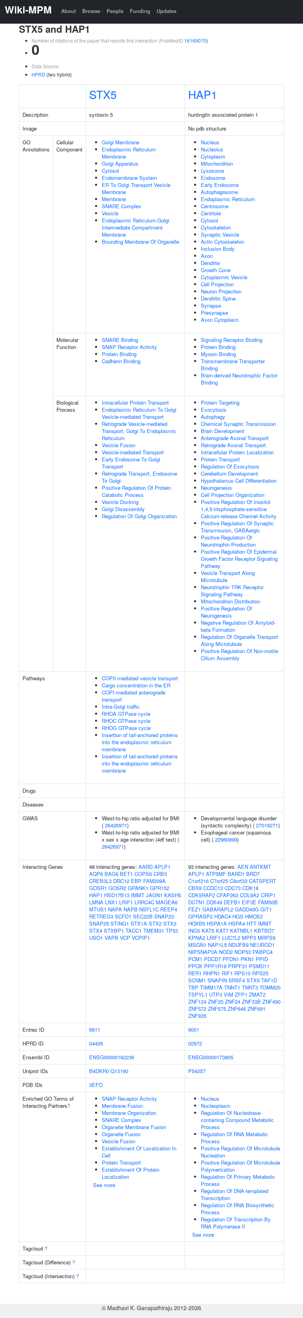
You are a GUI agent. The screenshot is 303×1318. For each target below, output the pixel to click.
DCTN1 (196, 902)
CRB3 (160, 873)
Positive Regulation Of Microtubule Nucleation (240, 1151)
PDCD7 (212, 959)
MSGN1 (197, 944)
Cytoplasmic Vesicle (224, 277)
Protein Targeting (220, 402)
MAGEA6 (167, 902)
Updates (166, 11)
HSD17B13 (116, 895)
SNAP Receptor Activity (129, 347)
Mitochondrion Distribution (230, 601)
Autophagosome (219, 192)
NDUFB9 (238, 944)
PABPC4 (262, 952)
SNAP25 (99, 923)
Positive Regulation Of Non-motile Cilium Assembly (239, 654)
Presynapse (214, 312)
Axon (207, 255)
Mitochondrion (217, 163)
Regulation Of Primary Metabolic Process (238, 1180)
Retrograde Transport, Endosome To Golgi (139, 477)
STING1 (119, 923)
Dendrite (210, 263)
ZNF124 (197, 1001)
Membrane (114, 199)
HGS (237, 916)
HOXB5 (196, 923)
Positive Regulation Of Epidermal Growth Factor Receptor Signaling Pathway (239, 558)
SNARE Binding (120, 340)
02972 (195, 1043)
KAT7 (222, 930)
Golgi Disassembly (123, 509)
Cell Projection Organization (232, 494)
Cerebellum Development (229, 473)
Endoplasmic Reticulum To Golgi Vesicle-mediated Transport (139, 413)
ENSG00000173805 (210, 1057)
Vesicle (110, 213)
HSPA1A (217, 923)
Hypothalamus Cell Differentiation (239, 480)
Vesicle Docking (120, 502)
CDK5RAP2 (201, 895)
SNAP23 (164, 916)
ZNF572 (197, 1008)
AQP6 (96, 873)
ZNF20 (215, 1001)
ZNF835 (197, 1015)
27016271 (267, 825)
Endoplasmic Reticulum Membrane (129, 153)
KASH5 (172, 895)
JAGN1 (154, 895)
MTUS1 (98, 909)
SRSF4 (236, 980)
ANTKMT (260, 866)
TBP (193, 987)
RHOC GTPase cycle (126, 720)
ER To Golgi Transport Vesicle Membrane (136, 188)
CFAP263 (227, 895)
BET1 (126, 873)
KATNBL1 (241, 930)
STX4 (95, 930)
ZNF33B (251, 1001)
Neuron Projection (221, 291)
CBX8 (195, 888)
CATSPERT (262, 881)
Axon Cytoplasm (220, 319)
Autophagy (213, 416)
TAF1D (269, 980)
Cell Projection (217, 284)
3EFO (96, 1084)
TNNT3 (250, 987)
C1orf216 (198, 881)
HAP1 (202, 94)
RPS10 (242, 973)
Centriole (211, 213)
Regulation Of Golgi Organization (139, 516)
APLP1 (162, 866)
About (68, 11)
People (115, 11)
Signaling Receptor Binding (231, 340)
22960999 (226, 839)
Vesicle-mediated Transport (133, 452)
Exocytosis (213, 409)
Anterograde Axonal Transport (235, 438)
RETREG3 (101, 916)
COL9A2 (249, 895)
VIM (228, 994)
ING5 (194, 930)
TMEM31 (153, 930)
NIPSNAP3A (202, 952)
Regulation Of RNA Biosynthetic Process (237, 1208)
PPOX (195, 966)
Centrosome (214, 206)
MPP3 (249, 937)
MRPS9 (266, 937)
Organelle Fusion (121, 1134)
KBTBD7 (264, 930)
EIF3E (249, 902)
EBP (136, 881)
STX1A (139, 923)
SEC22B (143, 916)
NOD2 (226, 952)
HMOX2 (254, 916)
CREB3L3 (100, 881)
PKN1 (247, 959)
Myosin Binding (218, 354)
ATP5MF (216, 873)
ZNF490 (271, 1001)
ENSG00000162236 (111, 1057)
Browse (91, 11)
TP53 (172, 930)
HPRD (38, 74)
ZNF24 (232, 1001)
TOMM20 (270, 987)
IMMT (137, 895)
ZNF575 (217, 1008)
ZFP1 (241, 994)
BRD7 (253, 873)
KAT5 (208, 930)
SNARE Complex (121, 206)
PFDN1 (231, 959)
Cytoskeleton (216, 227)
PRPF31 (237, 966)
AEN (243, 866)
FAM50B (268, 902)
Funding (140, 11)
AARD (145, 866)
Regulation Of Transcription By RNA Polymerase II (236, 1222)
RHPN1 (211, 973)
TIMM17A (211, 987)
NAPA (115, 909)
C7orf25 (219, 881)
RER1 (195, 973)
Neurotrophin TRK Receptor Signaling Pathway (232, 590)
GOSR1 (98, 888)
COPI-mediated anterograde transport (133, 696)
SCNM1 (197, 980)
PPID (262, 959)
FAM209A (154, 881)
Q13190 (119, 1071)
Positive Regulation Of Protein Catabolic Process (136, 491)
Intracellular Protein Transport (135, 402)
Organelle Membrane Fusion (134, 1127)
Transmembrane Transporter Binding (233, 364)
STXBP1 (114, 930)
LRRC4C (144, 902)
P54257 (197, 1071)
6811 (94, 1029)
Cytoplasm (213, 156)
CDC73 (232, 888)
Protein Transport (220, 459)
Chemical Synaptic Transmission (238, 424)
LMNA (96, 902)
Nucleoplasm (215, 1105)
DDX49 (214, 902)
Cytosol (110, 170)
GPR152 (159, 888)
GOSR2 (117, 888)
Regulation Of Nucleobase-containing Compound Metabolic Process (237, 1120)
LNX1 (111, 902)
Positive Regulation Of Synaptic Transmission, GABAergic (237, 526)
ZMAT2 (257, 994)
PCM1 (195, 959)
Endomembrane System (129, 177)
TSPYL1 (198, 994)
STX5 (103, 94)
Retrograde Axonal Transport (233, 445)
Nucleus (210, 142)
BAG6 (111, 873)
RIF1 (227, 973)
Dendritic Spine (218, 298)
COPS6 (143, 873)
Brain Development (222, 431)
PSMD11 (259, 966)
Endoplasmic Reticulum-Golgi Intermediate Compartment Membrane (135, 227)
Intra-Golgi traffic (121, 706)
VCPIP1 (141, 937)
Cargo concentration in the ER (136, 685)
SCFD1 (123, 916)
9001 (193, 1029)
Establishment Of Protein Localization (130, 1173)
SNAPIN (217, 980)
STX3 (169, 923)
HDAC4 (222, 916)
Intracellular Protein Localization (237, 452)
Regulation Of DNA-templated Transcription (234, 1194)
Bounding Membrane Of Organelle (140, 241)
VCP (125, 937)
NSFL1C (149, 909)
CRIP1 (268, 895)
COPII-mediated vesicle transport (140, 678)
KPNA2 (196, 937)
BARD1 (236, 873)
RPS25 (260, 973)
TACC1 (133, 930)
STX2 (155, 923)
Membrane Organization (129, 1112)
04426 (96, 1043)
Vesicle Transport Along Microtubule (228, 576)
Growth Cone (215, 270)
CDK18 (250, 888)
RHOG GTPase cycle (126, 728)
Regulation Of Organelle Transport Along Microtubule (239, 640)
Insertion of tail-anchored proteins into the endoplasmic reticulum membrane (140, 742)
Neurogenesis (216, 487)
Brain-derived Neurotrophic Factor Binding (239, 379)
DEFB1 (232, 902)
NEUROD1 (262, 944)
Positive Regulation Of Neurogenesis (226, 612)
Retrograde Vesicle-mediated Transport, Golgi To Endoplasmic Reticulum (139, 431)
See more (104, 1185)
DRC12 (121, 881)
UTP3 (215, 994)
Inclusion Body (218, 248)
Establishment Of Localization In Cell (139, 1151)
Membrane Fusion (122, 1105)
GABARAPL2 (217, 909)
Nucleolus (212, 149)
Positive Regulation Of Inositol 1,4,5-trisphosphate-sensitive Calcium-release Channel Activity (239, 509)
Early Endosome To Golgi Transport (131, 463)
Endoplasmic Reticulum (228, 199)
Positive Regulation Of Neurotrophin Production (228, 541)
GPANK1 (138, 888)
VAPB (111, 937)
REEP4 (168, 909)
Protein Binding (119, 354)
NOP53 (242, 952)
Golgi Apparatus (120, 163)
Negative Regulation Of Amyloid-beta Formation (238, 626)
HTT (251, 923)
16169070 (195, 40)
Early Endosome (220, 185)
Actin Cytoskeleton (222, 241)
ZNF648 (237, 1008)
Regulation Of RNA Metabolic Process (234, 1137)
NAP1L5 (217, 944)
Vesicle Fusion (118, 445)
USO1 (96, 937)
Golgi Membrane (120, 142)
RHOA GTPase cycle (126, 713)
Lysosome (212, 170)
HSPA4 (236, 923)
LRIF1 (126, 902)
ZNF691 (256, 1008)
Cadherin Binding (121, 361)
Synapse (211, 305)
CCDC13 (213, 888)
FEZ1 (194, 909)
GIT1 (266, 909)
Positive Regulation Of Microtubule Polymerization (240, 1166)
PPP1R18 (215, 966)
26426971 (116, 825)
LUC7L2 (231, 937)
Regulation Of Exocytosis (230, 466)
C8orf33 (238, 881)
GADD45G (247, 909)
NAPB (130, 909)
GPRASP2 (200, 916)
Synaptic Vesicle (220, 234)
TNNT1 (232, 987)
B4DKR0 (99, 1071)
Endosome (213, 177)
